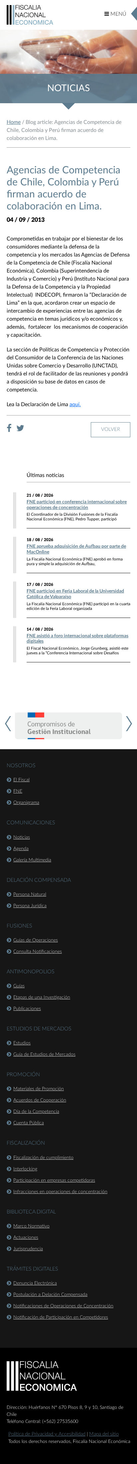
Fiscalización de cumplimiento (43, 1157)
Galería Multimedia (32, 860)
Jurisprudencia (28, 1249)
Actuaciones (25, 1237)
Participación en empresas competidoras (54, 1180)
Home (14, 122)
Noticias (21, 837)
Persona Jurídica (30, 906)
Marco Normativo (31, 1226)
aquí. (75, 404)
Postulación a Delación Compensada (50, 1294)
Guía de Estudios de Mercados (44, 1054)
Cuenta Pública (28, 1123)
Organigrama (26, 802)
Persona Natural (29, 894)
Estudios (22, 1043)
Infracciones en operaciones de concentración (60, 1191)
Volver (110, 429)
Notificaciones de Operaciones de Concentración (63, 1306)
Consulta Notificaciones (37, 951)
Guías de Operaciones (35, 940)
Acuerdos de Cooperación (39, 1100)
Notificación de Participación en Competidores (60, 1317)
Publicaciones (27, 1008)
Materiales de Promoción (38, 1089)
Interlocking (25, 1169)
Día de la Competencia (36, 1111)
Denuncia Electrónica (35, 1283)
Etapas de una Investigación (41, 997)
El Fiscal (21, 780)
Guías (19, 986)
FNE (17, 791)
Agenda (21, 848)
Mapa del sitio (104, 1434)
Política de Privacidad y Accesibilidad (46, 1434)
